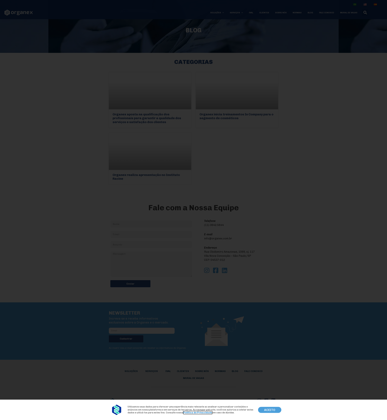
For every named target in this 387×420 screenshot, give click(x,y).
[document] (193, 210)
